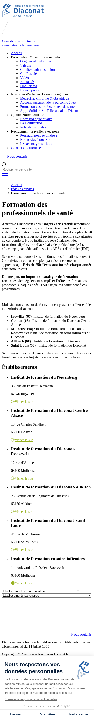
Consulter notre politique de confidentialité (31, 699)
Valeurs (25, 65)
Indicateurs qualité (33, 127)
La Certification (31, 123)
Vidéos (25, 78)
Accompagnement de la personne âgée (48, 102)
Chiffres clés (29, 74)
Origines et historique (35, 61)
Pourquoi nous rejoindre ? (38, 135)
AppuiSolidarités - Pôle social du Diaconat (50, 111)
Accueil (16, 53)
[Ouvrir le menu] (5, 177)
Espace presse (30, 90)
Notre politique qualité (36, 119)
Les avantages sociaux (36, 144)
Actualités (27, 82)
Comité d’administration (37, 69)
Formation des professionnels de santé (47, 107)
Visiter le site (24, 402)
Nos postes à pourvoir (36, 139)
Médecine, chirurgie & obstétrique (44, 98)
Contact (26, 148)
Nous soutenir (80, 634)
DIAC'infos (28, 86)
